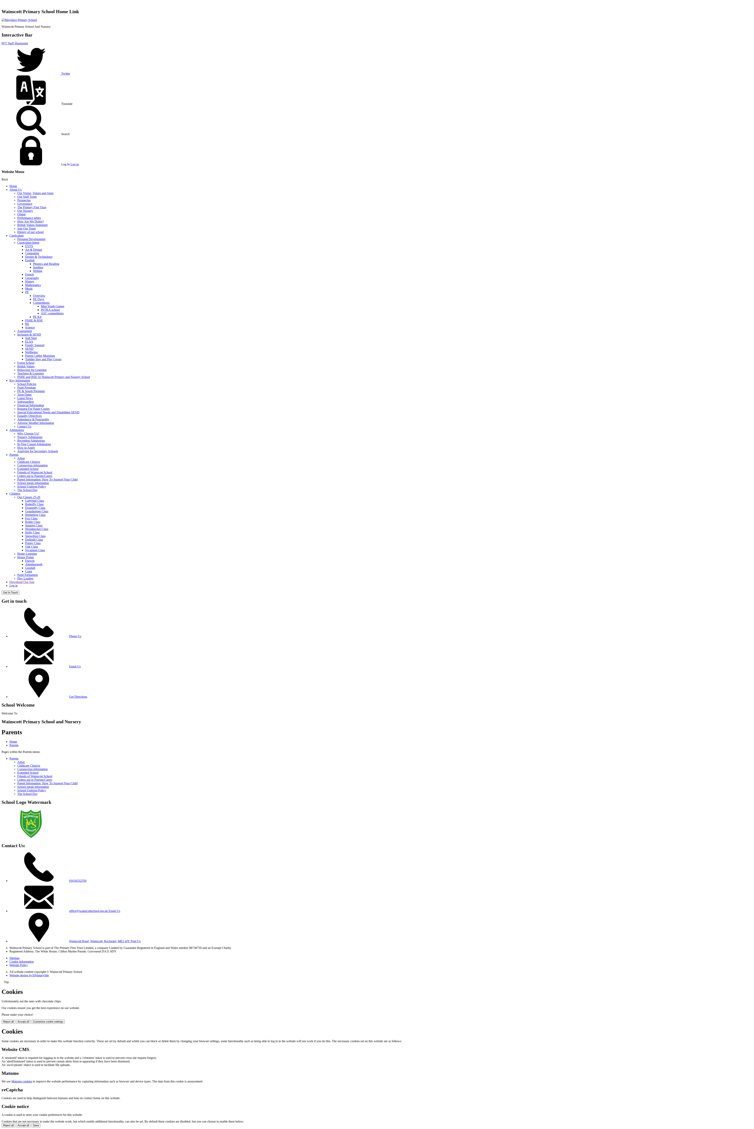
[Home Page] (19, 20)
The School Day (27, 490)
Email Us (75, 666)
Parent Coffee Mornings (40, 355)
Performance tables (29, 218)
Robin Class (32, 522)
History (29, 281)
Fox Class (31, 518)
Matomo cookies (21, 1081)
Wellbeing (31, 352)
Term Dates (24, 394)
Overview (39, 295)
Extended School (27, 469)
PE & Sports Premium (31, 391)
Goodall (30, 568)
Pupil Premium (26, 387)
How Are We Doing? (30, 221)
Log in (74, 164)
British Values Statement (32, 225)
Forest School (25, 362)
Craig (28, 571)
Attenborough (33, 564)
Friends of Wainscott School (34, 472)
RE (27, 324)
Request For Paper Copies (33, 408)
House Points (25, 557)
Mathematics (33, 285)
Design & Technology (39, 256)
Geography (32, 278)
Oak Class (31, 546)
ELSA (29, 341)
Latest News (25, 398)
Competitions (41, 302)
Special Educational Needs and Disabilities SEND (48, 412)
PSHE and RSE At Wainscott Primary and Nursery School (53, 377)
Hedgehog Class (35, 514)
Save (36, 1125)
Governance (24, 203)
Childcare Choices (28, 461)
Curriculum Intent (28, 242)
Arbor (21, 458)
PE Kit (37, 317)
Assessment (24, 331)
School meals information (33, 483)
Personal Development (31, 239)
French (29, 274)
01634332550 (77, 880)
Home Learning (27, 553)
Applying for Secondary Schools (37, 451)
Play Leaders (25, 578)
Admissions (16, 430)
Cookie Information (21, 961)
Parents (13, 454)
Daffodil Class (34, 539)
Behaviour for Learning (32, 370)
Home (13, 186)
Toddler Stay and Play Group (43, 359)
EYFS (29, 246)
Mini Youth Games (52, 306)
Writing (37, 271)
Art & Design (33, 249)
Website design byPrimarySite (29, 975)
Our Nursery (25, 210)
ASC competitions (52, 313)
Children (14, 493)
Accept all (23, 1021)
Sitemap (14, 958)
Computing (32, 253)
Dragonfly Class (35, 507)
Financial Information (30, 405)
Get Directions (78, 696)
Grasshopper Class (36, 511)
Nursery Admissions (29, 437)
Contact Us (24, 426)
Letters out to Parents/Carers (34, 476)
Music (29, 288)
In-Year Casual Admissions (34, 444)
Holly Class (32, 532)
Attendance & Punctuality (33, 419)
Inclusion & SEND (29, 334)
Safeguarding (25, 401)
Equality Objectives (29, 416)
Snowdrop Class (35, 536)
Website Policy (18, 965)
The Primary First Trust (31, 207)
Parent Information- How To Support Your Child (47, 479)
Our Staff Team (27, 196)
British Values (26, 366)
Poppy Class (33, 543)
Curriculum (16, 235)
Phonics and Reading (46, 264)
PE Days (38, 299)
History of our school (30, 232)
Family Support (34, 345)
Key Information (19, 380)
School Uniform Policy (31, 486)
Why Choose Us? (28, 433)
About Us (15, 189)
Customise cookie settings (48, 1021)
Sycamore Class (35, 550)
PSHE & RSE (34, 320)
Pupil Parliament (27, 575)
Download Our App (21, 582)
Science (30, 327)
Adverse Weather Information (35, 423)
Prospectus (24, 200)
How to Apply (26, 447)
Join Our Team (26, 228)
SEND (29, 348)
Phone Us (75, 636)
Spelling (38, 267)
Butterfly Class (34, 504)
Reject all (8, 1021)
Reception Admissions (31, 440)
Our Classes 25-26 (28, 497)
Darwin (30, 560)
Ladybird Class (34, 500)
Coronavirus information (32, 465)
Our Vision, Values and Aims (35, 193)
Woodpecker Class (36, 529)
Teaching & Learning (30, 373)
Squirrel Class (33, 525)
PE (27, 292)
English (30, 260)
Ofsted (21, 214)
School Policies (26, 384)
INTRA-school (50, 309)
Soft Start (31, 338)
